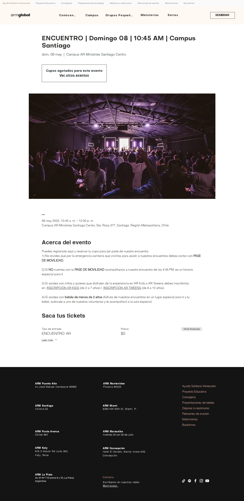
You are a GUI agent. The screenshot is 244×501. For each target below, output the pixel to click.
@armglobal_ (111, 485)
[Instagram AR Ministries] (201, 480)
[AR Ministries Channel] (207, 480)
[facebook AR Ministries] (195, 480)
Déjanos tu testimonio (192, 408)
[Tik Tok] (183, 480)
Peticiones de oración (192, 413)
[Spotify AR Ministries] (189, 480)
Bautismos (189, 425)
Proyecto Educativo (192, 391)
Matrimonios (190, 419)
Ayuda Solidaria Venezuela (192, 386)
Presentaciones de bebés (192, 402)
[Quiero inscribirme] (20, 15)
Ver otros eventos (74, 75)
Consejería (189, 397)
